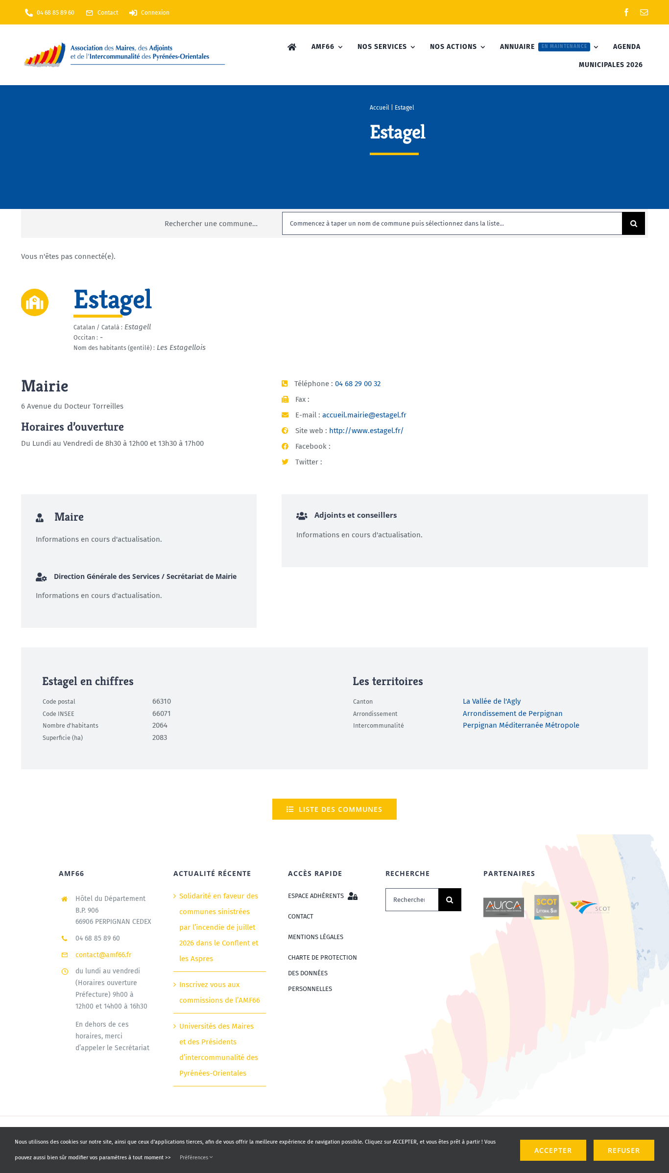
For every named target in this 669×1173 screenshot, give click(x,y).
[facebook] (626, 12)
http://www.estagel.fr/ (366, 430)
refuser (624, 1150)
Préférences (195, 1157)
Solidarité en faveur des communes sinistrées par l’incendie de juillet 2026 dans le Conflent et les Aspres (218, 927)
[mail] (644, 12)
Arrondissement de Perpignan (513, 713)
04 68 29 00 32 (358, 383)
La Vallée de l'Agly (492, 701)
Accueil (379, 107)
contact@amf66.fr (103, 955)
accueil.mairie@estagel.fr (364, 415)
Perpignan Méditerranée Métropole (521, 725)
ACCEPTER (553, 1150)
